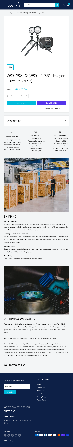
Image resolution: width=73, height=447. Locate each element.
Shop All (40, 385)
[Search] (57, 5)
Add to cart (21, 103)
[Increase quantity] (26, 96)
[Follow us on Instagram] (12, 435)
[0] (67, 5)
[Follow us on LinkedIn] (19, 435)
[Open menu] (5, 4)
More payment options (52, 108)
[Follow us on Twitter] (8, 435)
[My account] (64, 5)
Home (5, 13)
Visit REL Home (42, 394)
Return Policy (41, 400)
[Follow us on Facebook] (5, 435)
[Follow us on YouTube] (16, 435)
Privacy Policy (41, 397)
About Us (40, 391)
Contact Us (41, 388)
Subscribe (10, 392)
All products (13, 13)
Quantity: (10, 96)
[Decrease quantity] (16, 96)
